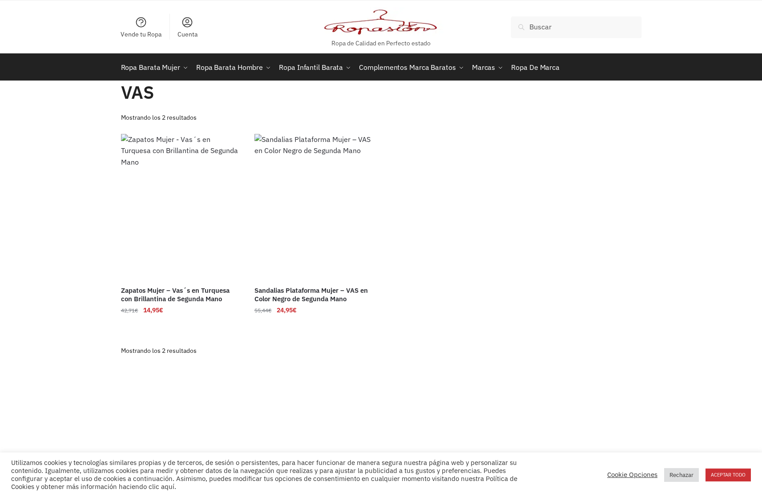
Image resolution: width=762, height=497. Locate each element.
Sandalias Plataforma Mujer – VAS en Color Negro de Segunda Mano (311, 294)
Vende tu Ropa (141, 34)
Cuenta (187, 34)
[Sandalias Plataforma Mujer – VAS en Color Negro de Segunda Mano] (314, 207)
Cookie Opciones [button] (632, 475)
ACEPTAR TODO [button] (728, 475)
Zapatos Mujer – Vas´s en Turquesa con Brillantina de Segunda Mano (175, 294)
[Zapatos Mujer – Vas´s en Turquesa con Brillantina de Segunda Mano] (181, 207)
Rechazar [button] (681, 475)
